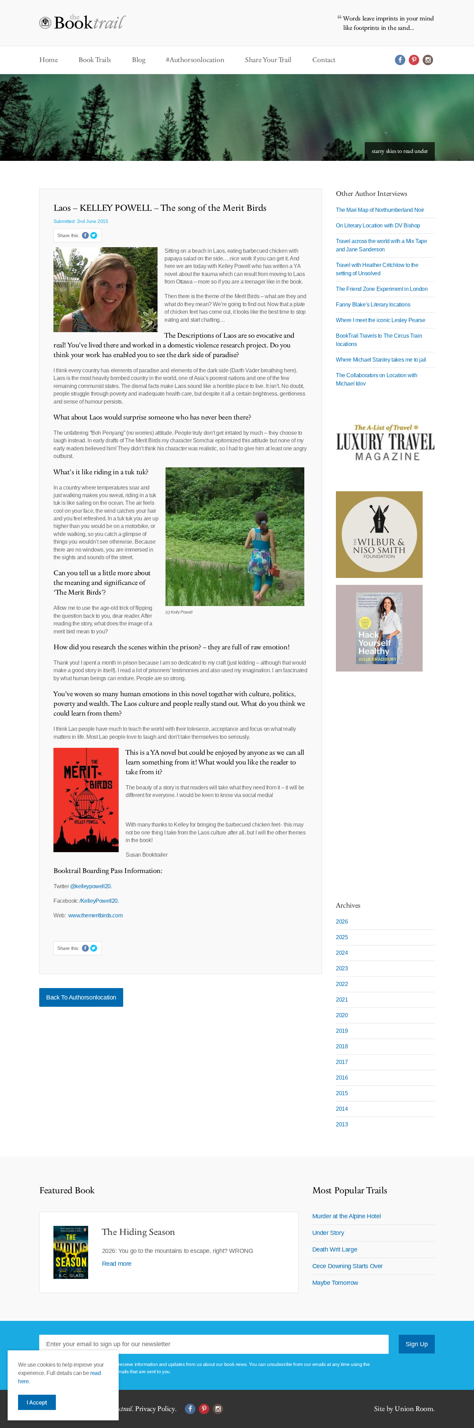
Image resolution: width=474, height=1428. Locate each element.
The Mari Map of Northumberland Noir (380, 210)
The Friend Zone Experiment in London (382, 289)
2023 (342, 968)
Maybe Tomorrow (335, 1282)
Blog (138, 60)
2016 (342, 1078)
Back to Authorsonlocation (81, 997)
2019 (342, 1031)
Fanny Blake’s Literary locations (373, 305)
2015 (342, 1093)
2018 (342, 1046)
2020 (342, 1015)
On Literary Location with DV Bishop (378, 225)
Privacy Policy (155, 1409)
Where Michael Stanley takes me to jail (381, 360)
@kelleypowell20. (91, 886)
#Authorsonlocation (195, 60)
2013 (342, 1124)
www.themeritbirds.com (96, 915)
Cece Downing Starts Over (347, 1266)
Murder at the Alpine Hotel (346, 1216)
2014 (342, 1109)
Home (48, 60)
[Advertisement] (379, 782)
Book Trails (94, 60)
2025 (342, 937)
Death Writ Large (334, 1249)
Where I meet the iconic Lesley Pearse (380, 320)
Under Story (328, 1232)
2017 (342, 1062)
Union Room (414, 1409)
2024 (342, 953)
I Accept (37, 1402)
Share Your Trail (268, 60)
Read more (117, 1263)
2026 (342, 922)
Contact (324, 60)
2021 (342, 1000)
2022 (342, 984)
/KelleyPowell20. (99, 901)
